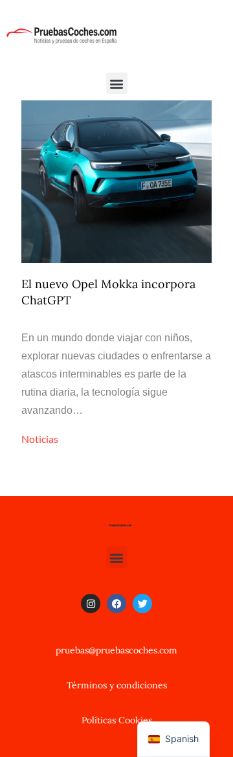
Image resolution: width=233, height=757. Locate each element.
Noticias (39, 439)
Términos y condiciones (117, 685)
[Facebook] (116, 603)
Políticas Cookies (117, 720)
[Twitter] (142, 603)
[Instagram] (90, 603)
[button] (117, 83)
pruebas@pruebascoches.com (116, 650)
